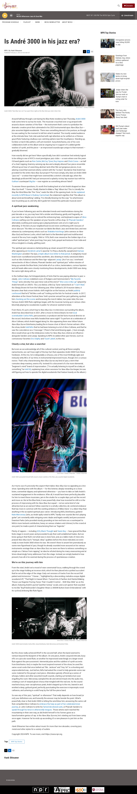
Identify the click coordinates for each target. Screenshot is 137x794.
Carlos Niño (28, 316)
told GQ (28, 369)
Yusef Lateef (49, 339)
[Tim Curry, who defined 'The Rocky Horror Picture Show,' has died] (108, 113)
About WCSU (67, 22)
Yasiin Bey (61, 531)
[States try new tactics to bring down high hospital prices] (108, 77)
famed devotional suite (53, 707)
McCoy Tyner (47, 161)
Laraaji (58, 259)
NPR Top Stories (16, 742)
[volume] (11, 15)
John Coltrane (24, 279)
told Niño (29, 327)
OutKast (15, 181)
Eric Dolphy (35, 339)
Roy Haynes (59, 161)
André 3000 (80, 119)
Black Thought (47, 531)
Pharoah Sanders (76, 220)
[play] (5, 15)
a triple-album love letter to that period (54, 254)
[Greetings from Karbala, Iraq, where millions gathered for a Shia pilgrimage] (108, 59)
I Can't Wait (79, 285)
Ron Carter (36, 161)
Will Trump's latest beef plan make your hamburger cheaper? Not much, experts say (123, 131)
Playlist (27, 22)
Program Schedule (10, 22)
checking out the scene (25, 299)
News (37, 22)
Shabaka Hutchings (56, 231)
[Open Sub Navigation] (20, 22)
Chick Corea (73, 161)
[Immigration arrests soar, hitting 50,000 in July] (108, 43)
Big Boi (32, 181)
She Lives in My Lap (68, 282)
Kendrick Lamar (34, 251)
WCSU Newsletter (52, 22)
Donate (129, 5)
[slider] (14, 15)
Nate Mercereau (18, 514)
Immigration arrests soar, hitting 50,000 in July (123, 42)
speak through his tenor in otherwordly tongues (32, 710)
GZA (38, 531)
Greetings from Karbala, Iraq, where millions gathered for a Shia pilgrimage (123, 60)
